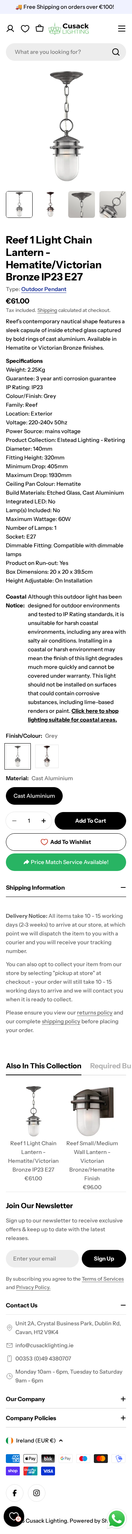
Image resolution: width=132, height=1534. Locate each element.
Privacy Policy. (33, 1287)
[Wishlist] (25, 28)
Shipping (47, 310)
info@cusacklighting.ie (44, 1345)
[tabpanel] (66, 1138)
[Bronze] (47, 756)
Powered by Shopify (95, 1520)
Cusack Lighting (46, 1520)
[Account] (10, 28)
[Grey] (17, 756)
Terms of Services (103, 1279)
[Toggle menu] (121, 28)
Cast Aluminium (34, 795)
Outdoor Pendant (43, 289)
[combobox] (66, 52)
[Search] (115, 52)
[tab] (43, 1068)
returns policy (95, 1012)
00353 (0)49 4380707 (43, 1358)
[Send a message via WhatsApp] (116, 1518)
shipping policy (61, 1021)
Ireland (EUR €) (36, 1440)
